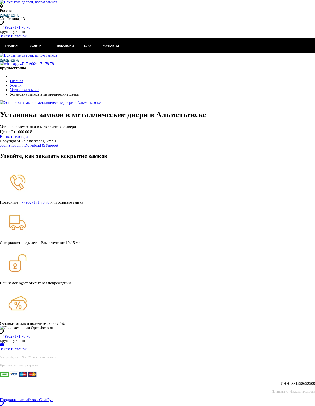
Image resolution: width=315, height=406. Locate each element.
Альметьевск (9, 14)
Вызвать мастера (14, 136)
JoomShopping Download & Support (29, 145)
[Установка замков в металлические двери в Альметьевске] (50, 102)
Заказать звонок (13, 36)
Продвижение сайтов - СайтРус (26, 400)
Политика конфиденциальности (293, 391)
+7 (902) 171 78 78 (15, 27)
